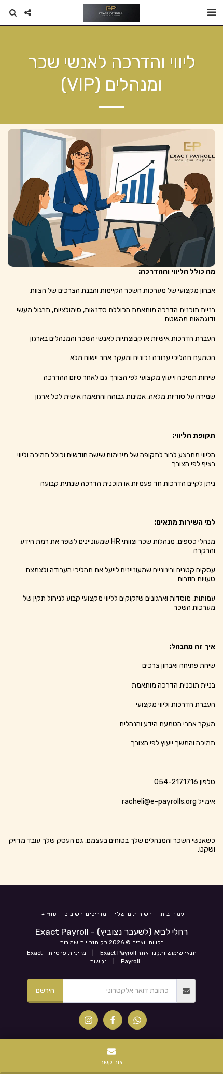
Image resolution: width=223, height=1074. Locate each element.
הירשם (45, 990)
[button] (211, 12)
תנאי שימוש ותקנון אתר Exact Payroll (148, 953)
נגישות (98, 961)
